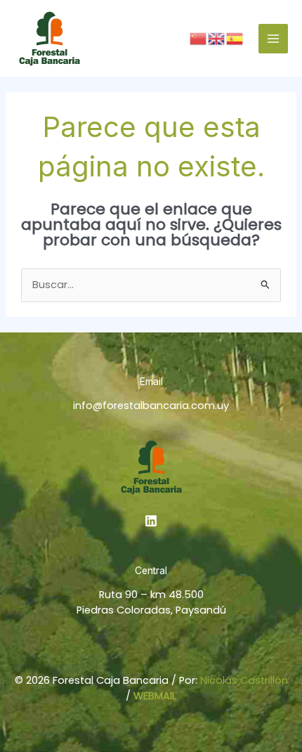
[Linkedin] (151, 520)
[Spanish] (235, 38)
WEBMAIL (154, 696)
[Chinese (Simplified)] (199, 38)
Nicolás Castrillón (244, 680)
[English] (217, 38)
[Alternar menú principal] (273, 38)
